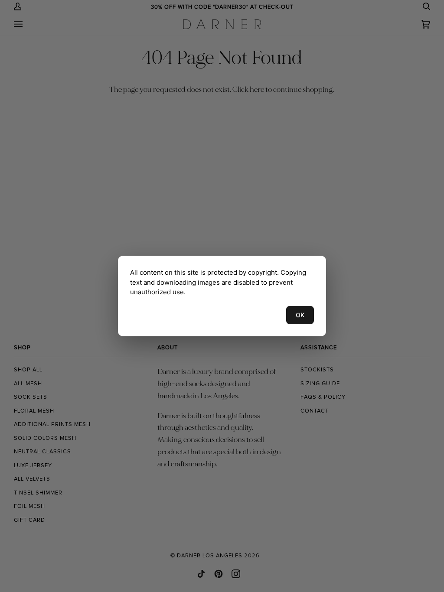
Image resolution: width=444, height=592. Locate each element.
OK (300, 315)
